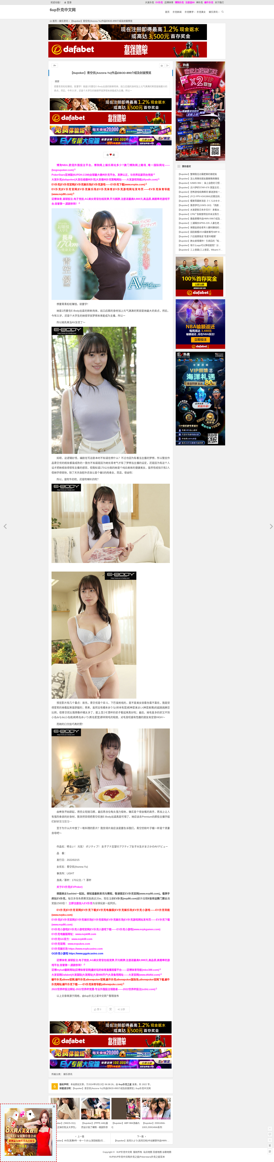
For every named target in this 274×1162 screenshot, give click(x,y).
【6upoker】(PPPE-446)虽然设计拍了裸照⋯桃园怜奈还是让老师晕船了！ (94, 1127)
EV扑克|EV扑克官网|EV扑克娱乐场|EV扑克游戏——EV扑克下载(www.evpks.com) (98, 184)
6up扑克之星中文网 (96, 996)
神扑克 (199, 2)
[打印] (161, 65)
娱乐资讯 (213, 12)
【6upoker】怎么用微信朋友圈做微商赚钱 (198, 178)
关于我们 (219, 2)
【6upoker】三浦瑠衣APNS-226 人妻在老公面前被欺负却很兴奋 (209, 223)
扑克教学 (189, 12)
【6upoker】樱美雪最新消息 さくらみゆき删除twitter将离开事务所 (211, 201)
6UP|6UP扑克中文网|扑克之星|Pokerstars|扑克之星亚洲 (137, 1156)
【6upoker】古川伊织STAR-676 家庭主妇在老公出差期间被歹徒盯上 (212, 187)
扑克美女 (201, 12)
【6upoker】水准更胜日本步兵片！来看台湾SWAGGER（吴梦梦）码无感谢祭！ (217, 209)
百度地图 (157, 1152)
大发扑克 (149, 2)
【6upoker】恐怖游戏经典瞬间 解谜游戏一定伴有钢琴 (204, 192)
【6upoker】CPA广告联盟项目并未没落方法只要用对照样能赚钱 (209, 214)
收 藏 (111, 155)
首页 (167, 12)
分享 (123, 1009)
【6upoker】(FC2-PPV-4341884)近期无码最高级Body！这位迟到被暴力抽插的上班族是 (221, 196)
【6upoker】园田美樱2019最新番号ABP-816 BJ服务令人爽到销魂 (210, 232)
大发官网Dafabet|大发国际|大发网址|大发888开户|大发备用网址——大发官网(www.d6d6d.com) (106, 974)
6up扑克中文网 (63, 10)
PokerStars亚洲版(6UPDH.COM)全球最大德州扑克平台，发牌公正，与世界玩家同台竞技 (102, 174)
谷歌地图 (166, 1152)
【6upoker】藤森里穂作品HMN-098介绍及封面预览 (203, 218)
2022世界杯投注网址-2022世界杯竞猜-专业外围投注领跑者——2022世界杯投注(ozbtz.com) (103, 989)
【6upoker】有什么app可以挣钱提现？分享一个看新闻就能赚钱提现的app (214, 245)
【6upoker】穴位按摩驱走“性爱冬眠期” (197, 236)
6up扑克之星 (125, 1084)
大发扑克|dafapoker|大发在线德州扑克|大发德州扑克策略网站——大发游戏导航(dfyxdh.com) (105, 179)
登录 (69, 2)
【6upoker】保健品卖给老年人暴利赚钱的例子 (201, 227)
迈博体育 (168, 2)
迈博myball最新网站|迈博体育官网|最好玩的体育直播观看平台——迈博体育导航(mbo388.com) (105, 970)
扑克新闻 (177, 12)
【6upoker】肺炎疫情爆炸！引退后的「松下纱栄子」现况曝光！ (209, 241)
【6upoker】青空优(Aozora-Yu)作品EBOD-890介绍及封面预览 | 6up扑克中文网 (112, 1088)
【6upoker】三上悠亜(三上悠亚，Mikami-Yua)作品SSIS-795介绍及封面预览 (215, 249)
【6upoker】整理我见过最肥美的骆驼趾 (197, 174)
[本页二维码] (269, 1151)
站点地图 (147, 1152)
